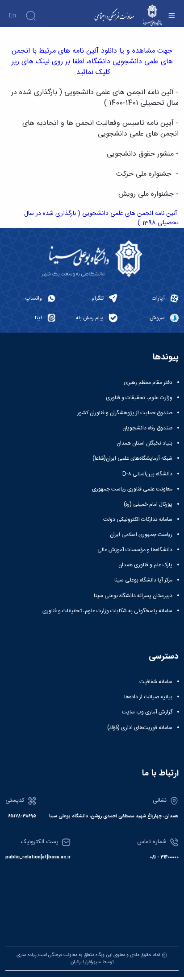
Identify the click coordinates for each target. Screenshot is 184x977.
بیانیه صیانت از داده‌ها (148, 697)
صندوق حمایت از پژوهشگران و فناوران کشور (124, 412)
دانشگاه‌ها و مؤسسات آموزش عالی (134, 549)
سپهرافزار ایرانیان (86, 962)
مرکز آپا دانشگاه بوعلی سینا (143, 580)
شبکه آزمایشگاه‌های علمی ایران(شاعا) (132, 458)
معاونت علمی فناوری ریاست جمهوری (132, 489)
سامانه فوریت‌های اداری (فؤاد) (139, 727)
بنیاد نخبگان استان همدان (144, 443)
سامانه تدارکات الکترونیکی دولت (137, 519)
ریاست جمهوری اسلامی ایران (141, 534)
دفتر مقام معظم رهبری (148, 382)
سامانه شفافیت (155, 681)
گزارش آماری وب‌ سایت (147, 712)
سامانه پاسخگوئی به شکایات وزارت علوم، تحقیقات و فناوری (107, 610)
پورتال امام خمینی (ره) (148, 504)
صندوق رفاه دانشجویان (147, 428)
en (12, 15)
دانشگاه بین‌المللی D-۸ (147, 474)
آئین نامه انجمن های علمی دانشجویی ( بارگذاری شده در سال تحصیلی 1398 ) (101, 218)
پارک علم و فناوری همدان (145, 565)
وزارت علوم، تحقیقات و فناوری (139, 397)
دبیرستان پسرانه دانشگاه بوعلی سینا (133, 595)
